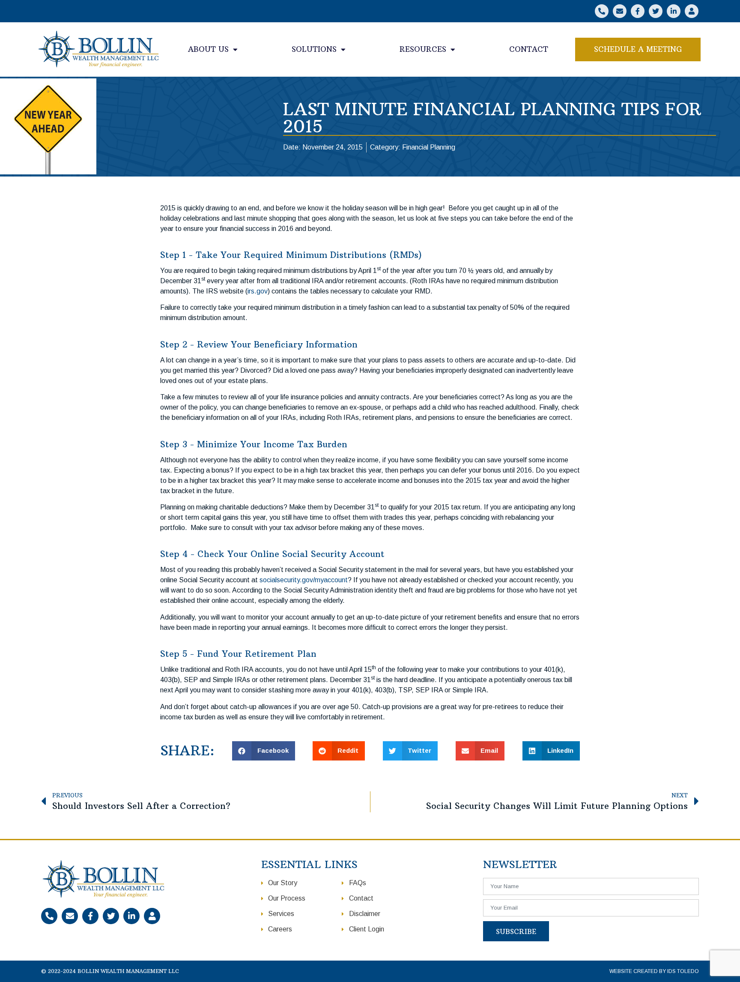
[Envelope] (620, 11)
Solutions (314, 49)
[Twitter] (655, 11)
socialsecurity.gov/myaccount (304, 580)
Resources (423, 49)
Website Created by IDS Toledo (654, 971)
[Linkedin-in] (673, 11)
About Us (208, 49)
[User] (691, 11)
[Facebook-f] (638, 11)
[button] (638, 50)
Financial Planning (428, 147)
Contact (528, 49)
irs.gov (258, 291)
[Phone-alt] (602, 11)
